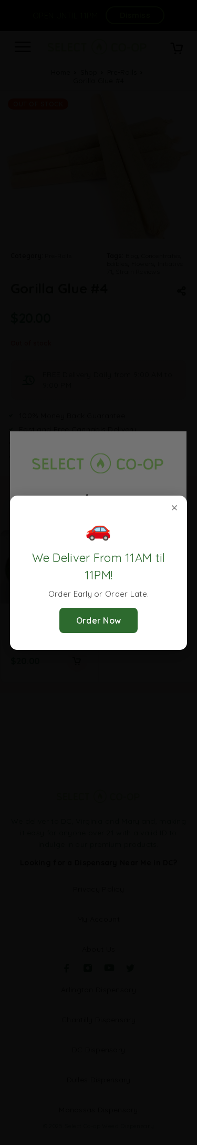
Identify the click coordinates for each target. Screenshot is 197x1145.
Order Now (98, 620)
